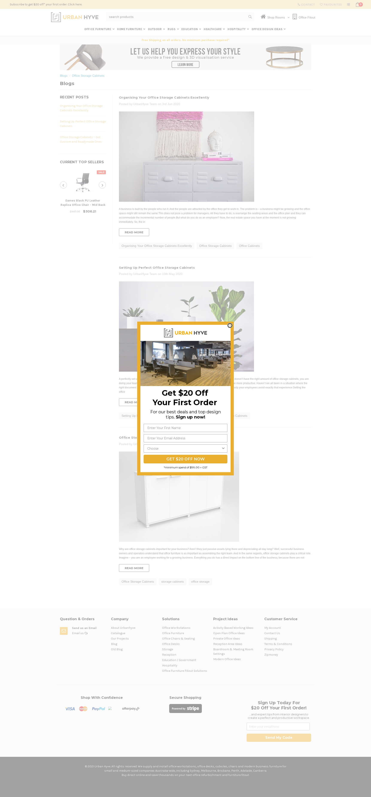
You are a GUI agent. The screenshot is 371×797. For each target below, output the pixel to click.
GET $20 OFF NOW (185, 459)
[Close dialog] (230, 325)
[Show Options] (223, 448)
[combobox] (184, 448)
